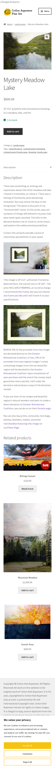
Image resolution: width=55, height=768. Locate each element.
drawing (32, 152)
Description (10, 167)
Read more (27, 488)
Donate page (44, 408)
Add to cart (13, 131)
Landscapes (20, 24)
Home (9, 24)
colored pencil (15, 148)
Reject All (27, 762)
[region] (27, 741)
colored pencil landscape (15, 152)
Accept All (27, 745)
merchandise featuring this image (21, 423)
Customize (27, 753)
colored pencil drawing (34, 148)
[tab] (28, 167)
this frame (23, 291)
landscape (42, 152)
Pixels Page (13, 427)
